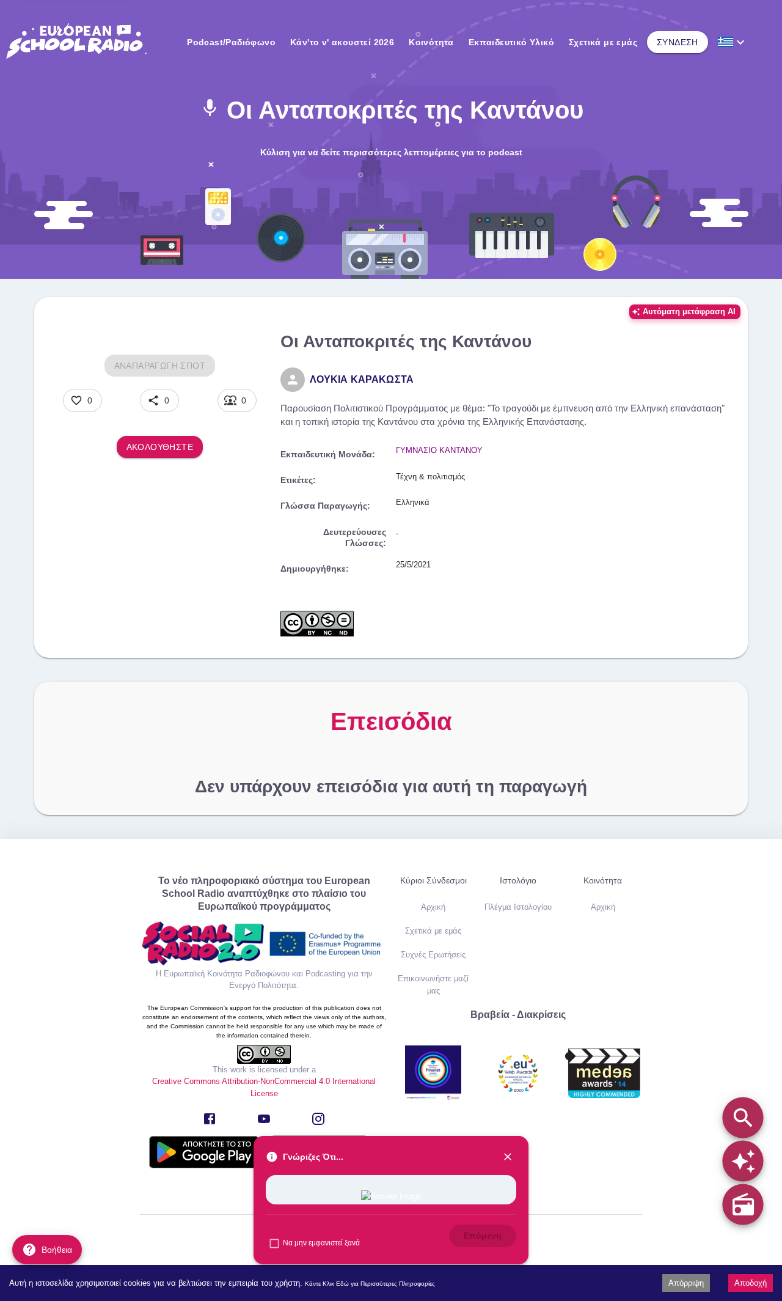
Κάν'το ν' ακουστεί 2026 (342, 42)
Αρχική (433, 907)
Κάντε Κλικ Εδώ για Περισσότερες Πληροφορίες (370, 1283)
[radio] (742, 1204)
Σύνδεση (677, 42)
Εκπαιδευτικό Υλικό (511, 42)
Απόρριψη (686, 1283)
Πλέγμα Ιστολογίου (518, 907)
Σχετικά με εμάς (603, 42)
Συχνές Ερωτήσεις (433, 954)
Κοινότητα (431, 42)
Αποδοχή (750, 1283)
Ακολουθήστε (159, 447)
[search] (742, 1117)
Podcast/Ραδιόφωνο (231, 42)
